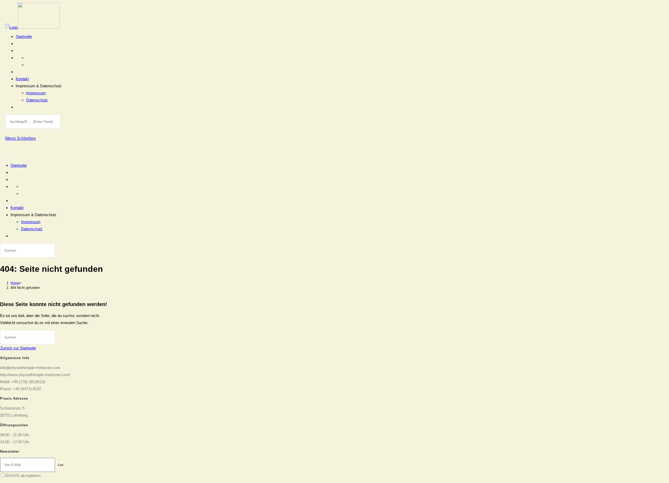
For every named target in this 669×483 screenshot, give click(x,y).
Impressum (36, 93)
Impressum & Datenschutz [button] (39, 86)
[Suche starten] (58, 251)
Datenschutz (37, 100)
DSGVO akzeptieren (23, 475)
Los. (61, 465)
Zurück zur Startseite (18, 348)
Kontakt (22, 79)
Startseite (24, 36)
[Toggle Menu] (7, 26)
